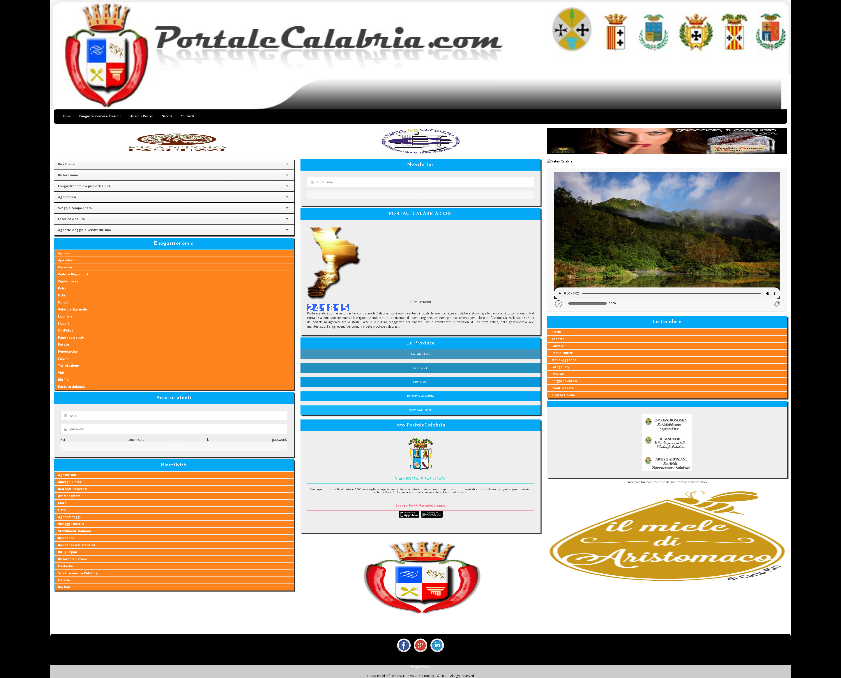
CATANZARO (420, 354)
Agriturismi (67, 475)
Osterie (64, 580)
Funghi (63, 302)
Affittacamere (69, 496)
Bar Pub (64, 587)
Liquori (63, 323)
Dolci (62, 288)
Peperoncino (68, 351)
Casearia (65, 267)
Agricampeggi (69, 517)
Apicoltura (66, 260)
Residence (66, 538)
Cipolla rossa (68, 281)
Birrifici (63, 379)
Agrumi (64, 253)
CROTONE (420, 382)
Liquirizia (65, 316)
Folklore (557, 346)
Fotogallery (560, 367)
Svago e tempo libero (75, 208)
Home (66, 116)
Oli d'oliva (65, 330)
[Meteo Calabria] (559, 161)
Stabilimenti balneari (74, 531)
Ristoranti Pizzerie (72, 559)
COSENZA (420, 368)
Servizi (167, 116)
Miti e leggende (563, 360)
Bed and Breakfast (73, 489)
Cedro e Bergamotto (74, 274)
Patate (63, 344)
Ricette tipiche (563, 395)
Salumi (63, 358)
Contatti (187, 116)
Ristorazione (68, 175)
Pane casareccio (71, 337)
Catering (78, 573)
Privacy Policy (420, 667)
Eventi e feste (562, 388)
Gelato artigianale (72, 309)
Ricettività (66, 164)
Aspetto (557, 339)
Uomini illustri (562, 353)
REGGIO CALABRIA (420, 396)
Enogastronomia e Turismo (100, 116)
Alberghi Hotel (69, 482)
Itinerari (557, 374)
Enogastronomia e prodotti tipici (84, 186)
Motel (62, 503)
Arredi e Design (141, 116)
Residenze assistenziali (76, 545)
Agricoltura (67, 197)
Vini (61, 372)
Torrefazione (68, 365)
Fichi (61, 295)
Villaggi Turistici (71, 524)
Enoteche (65, 566)
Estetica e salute (71, 219)
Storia (556, 332)
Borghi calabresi (564, 381)
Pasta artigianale (72, 386)
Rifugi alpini (67, 552)
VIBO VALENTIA (420, 410)
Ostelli (63, 510)
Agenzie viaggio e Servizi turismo (84, 230)
